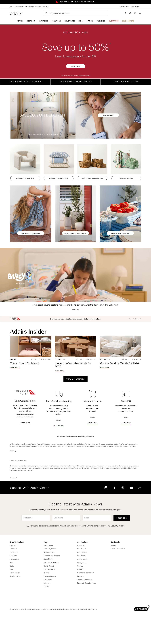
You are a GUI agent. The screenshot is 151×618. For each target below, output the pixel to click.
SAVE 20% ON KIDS (126, 178)
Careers (80, 569)
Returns (47, 573)
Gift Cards (48, 580)
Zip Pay (46, 587)
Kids (81, 21)
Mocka (113, 545)
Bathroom (43, 21)
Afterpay (47, 583)
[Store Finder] (125, 13)
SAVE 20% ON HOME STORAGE (92, 178)
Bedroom (31, 21)
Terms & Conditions (89, 526)
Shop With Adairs (17, 542)
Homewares (70, 21)
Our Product (82, 552)
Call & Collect (49, 566)
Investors (80, 576)
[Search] (47, 13)
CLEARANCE (114, 21)
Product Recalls (50, 576)
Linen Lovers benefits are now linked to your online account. (75, 2)
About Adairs (82, 542)
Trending (101, 21)
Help (45, 542)
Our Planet (81, 556)
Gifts (12, 566)
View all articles (75, 379)
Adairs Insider (15, 576)
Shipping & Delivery (51, 563)
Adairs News (82, 559)
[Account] (130, 13)
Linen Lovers (128, 21)
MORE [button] (12, 451)
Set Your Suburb (27, 6)
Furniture (56, 21)
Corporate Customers (85, 573)
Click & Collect (49, 569)
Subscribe (121, 518)
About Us (80, 545)
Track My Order (124, 6)
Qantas (80, 566)
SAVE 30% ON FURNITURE (25, 178)
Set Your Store (43, 6)
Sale (11, 569)
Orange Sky (81, 563)
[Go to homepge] (16, 13)
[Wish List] (135, 13)
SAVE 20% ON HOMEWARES (58, 178)
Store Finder (48, 559)
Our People (81, 549)
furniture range (127, 466)
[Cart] (140, 13)
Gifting (89, 21)
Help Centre (135, 6)
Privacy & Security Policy (113, 526)
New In (20, 21)
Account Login (49, 552)
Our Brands (115, 542)
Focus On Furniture (118, 549)
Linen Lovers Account (52, 556)
